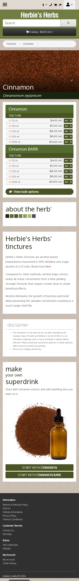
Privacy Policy (9, 515)
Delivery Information (13, 512)
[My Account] (69, 5)
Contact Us (8, 530)
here (48, 266)
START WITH (39, 467)
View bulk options (26, 191)
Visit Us (6, 508)
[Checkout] (60, 5)
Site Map (7, 534)
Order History (9, 563)
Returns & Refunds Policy (15, 504)
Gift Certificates (10, 545)
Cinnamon (28, 43)
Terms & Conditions (12, 519)
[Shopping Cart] (55, 5)
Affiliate (6, 548)
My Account (9, 559)
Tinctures (11, 43)
